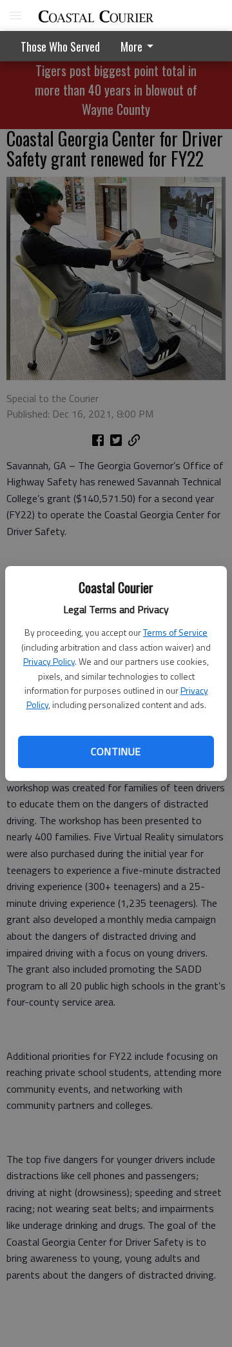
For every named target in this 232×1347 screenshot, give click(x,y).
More (131, 46)
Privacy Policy (49, 661)
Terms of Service (175, 632)
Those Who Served (60, 46)
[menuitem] (140, 46)
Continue (115, 751)
